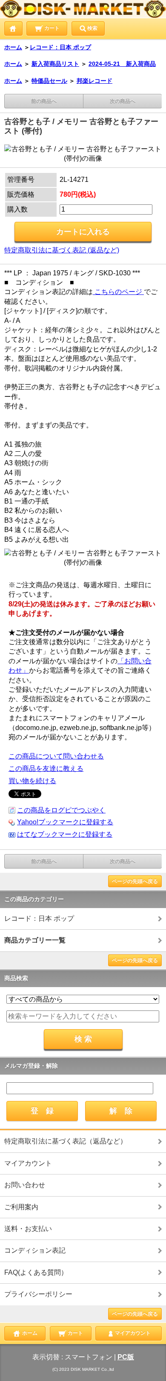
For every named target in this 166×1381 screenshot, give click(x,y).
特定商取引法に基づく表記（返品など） (65, 1141)
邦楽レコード (94, 80)
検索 (92, 28)
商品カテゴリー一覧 (35, 940)
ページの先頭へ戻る (135, 881)
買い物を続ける (32, 780)
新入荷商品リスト (55, 63)
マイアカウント (28, 1163)
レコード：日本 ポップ (60, 47)
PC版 (125, 1357)
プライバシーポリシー (38, 1294)
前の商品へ (44, 101)
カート (51, 28)
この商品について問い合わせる (56, 756)
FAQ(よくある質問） (36, 1272)
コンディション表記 (35, 1250)
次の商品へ (122, 101)
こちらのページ (118, 291)
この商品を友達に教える (46, 768)
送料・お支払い (28, 1228)
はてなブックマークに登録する (64, 834)
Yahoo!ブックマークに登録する (65, 822)
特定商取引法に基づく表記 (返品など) (61, 250)
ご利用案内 (21, 1207)
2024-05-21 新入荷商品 (122, 63)
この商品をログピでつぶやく (61, 810)
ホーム (13, 47)
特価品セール (49, 80)
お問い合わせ (24, 1185)
